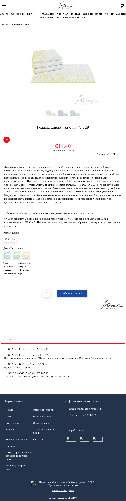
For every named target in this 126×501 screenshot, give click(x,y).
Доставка (10, 446)
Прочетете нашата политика (63, 485)
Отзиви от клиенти (43, 410)
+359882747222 (88, 415)
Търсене (10, 429)
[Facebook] (69, 421)
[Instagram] (76, 421)
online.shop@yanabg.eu (89, 409)
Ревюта (10, 339)
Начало (5, 24)
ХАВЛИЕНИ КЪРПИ (20, 24)
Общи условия (41, 423)
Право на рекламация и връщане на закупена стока (18, 455)
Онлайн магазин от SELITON (63, 498)
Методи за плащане (16, 439)
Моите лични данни (63, 490)
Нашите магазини (42, 416)
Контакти (38, 439)
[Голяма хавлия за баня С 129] (63, 104)
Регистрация (12, 423)
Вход (8, 416)
